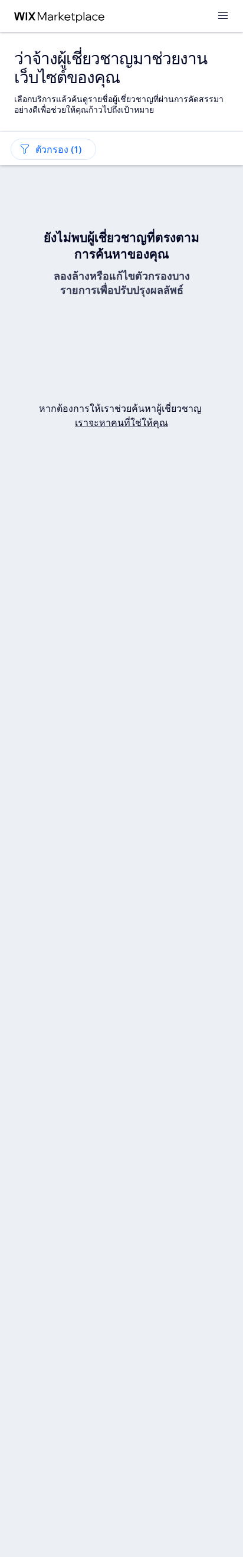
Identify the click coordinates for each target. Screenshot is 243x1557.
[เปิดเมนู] (223, 16)
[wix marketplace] (59, 16)
